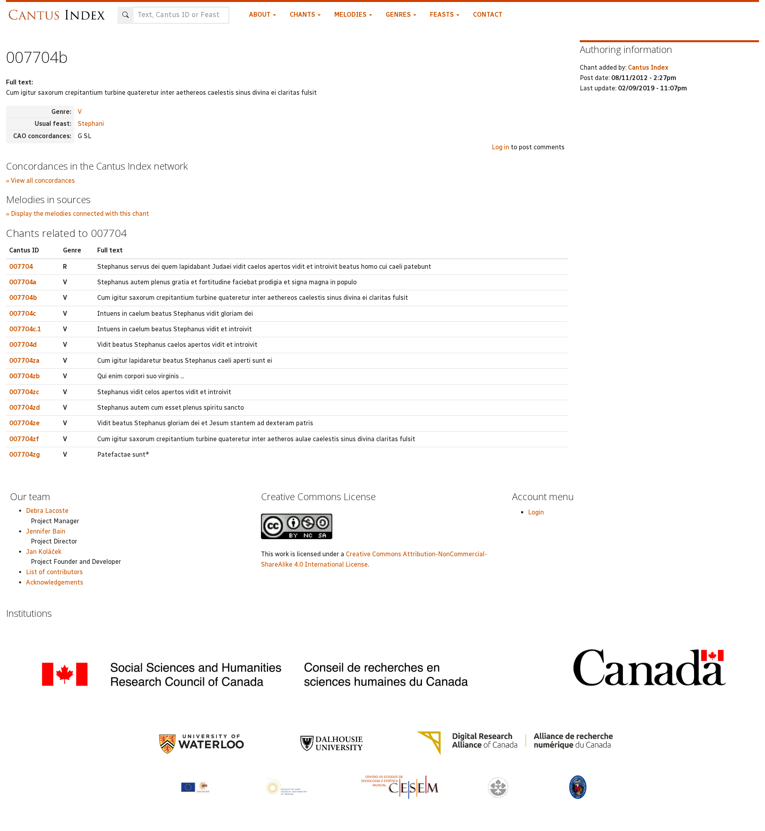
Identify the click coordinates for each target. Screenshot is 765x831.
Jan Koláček (43, 551)
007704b (23, 297)
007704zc (24, 392)
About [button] (260, 14)
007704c (22, 313)
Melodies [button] (351, 14)
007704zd (24, 407)
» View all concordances (40, 180)
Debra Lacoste (47, 510)
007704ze (24, 423)
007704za (24, 360)
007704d (23, 344)
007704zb (24, 376)
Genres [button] (399, 14)
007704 (21, 266)
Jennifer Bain (45, 531)
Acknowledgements (54, 582)
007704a (22, 282)
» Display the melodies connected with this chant (77, 213)
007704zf (24, 439)
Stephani (91, 123)
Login (536, 512)
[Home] (59, 11)
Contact (487, 14)
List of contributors (54, 572)
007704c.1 (25, 329)
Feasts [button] (442, 14)
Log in (500, 147)
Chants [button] (303, 14)
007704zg (24, 454)
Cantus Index (648, 67)
